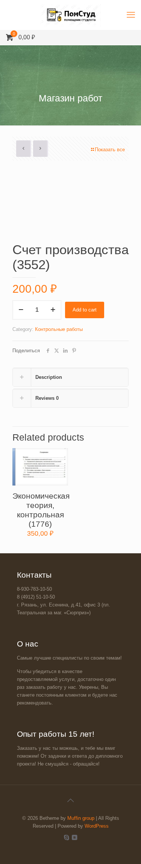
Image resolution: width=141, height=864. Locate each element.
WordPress (97, 826)
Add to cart (85, 310)
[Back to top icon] (71, 800)
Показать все (110, 149)
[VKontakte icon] (74, 837)
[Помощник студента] (70, 15)
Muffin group (80, 818)
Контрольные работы (59, 329)
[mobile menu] (130, 15)
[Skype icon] (67, 837)
